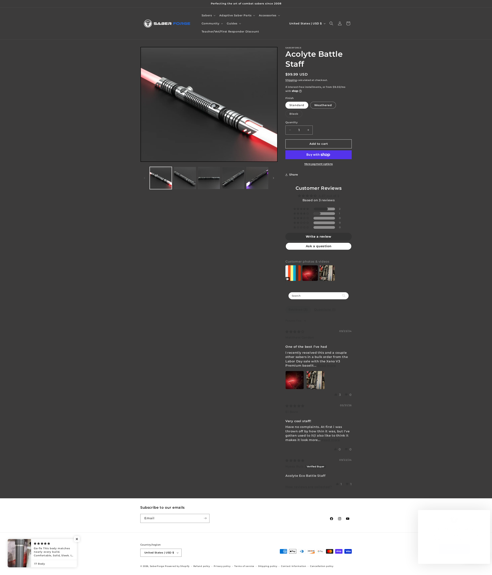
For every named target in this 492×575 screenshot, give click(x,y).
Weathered (323, 105)
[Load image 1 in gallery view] (161, 178)
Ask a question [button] (318, 246)
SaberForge (157, 566)
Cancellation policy (321, 566)
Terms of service (244, 566)
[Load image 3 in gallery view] (209, 178)
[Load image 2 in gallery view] (185, 178)
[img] (294, 332)
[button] (208, 15)
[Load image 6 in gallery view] (257, 178)
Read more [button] (326, 365)
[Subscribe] (205, 518)
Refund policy (201, 566)
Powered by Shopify (177, 566)
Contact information (293, 566)
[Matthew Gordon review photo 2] (315, 380)
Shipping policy (267, 566)
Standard (296, 105)
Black (295, 114)
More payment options (318, 163)
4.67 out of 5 (328, 196)
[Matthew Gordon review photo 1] (294, 380)
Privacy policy (222, 566)
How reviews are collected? (308, 487)
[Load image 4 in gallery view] (233, 178)
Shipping (291, 80)
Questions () (325, 309)
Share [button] (293, 174)
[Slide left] (144, 178)
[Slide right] (273, 178)
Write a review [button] (318, 236)
